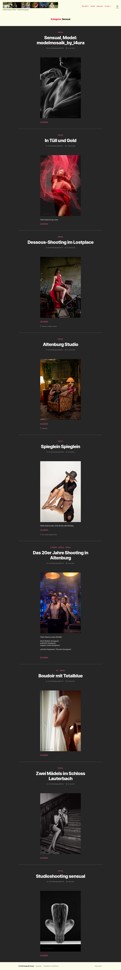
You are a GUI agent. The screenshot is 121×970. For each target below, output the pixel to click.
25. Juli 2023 (71, 784)
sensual (55, 326)
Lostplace (49, 326)
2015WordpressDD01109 (57, 48)
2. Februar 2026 (71, 146)
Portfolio (107, 6)
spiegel (51, 534)
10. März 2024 (71, 681)
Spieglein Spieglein (60, 446)
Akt (57, 670)
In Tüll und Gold (60, 140)
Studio (55, 534)
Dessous (44, 326)
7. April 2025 (71, 563)
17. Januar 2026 (71, 350)
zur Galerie (44, 122)
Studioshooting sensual (60, 876)
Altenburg (44, 428)
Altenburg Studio (60, 344)
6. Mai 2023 (71, 881)
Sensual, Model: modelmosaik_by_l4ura (60, 40)
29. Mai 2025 (71, 452)
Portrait (61, 547)
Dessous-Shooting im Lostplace (60, 242)
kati (43, 534)
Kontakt (93, 6)
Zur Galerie (44, 657)
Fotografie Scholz (28, 966)
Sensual (60, 32)
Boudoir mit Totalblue (60, 675)
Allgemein (53, 547)
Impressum (100, 6)
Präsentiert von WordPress (50, 966)
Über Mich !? (85, 6)
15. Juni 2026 (71, 48)
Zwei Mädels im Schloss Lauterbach (60, 776)
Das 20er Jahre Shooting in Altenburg (60, 555)
